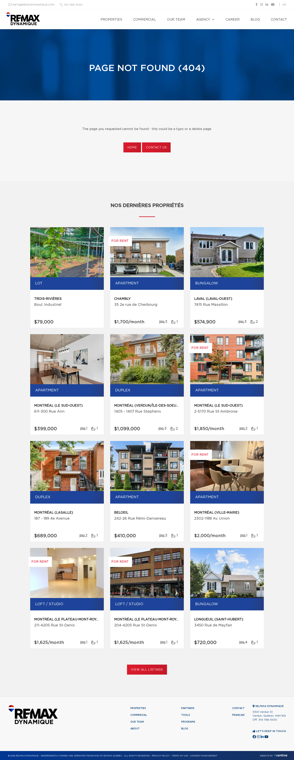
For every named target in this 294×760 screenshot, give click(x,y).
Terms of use (180, 756)
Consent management (203, 756)
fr (284, 5)
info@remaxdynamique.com (33, 5)
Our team (176, 19)
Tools (185, 715)
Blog (255, 19)
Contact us (156, 147)
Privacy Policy (161, 756)
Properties (111, 19)
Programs (188, 722)
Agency (203, 19)
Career (233, 19)
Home (132, 147)
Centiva (280, 755)
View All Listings (147, 669)
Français (238, 715)
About (135, 728)
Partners (187, 708)
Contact (279, 19)
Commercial (144, 19)
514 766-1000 (73, 5)
